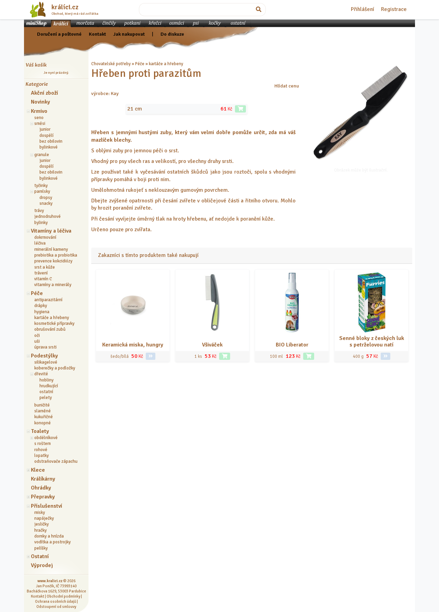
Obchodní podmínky (63, 596)
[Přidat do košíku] (240, 109)
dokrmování (45, 237)
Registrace (394, 9)
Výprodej (42, 565)
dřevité (41, 374)
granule (41, 154)
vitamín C (43, 279)
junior (44, 129)
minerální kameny (51, 249)
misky (39, 512)
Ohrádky (41, 487)
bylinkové (48, 147)
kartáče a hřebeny (51, 317)
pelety (45, 397)
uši (37, 341)
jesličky (41, 524)
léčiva (40, 243)
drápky (40, 305)
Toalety (40, 431)
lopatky (41, 455)
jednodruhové (47, 216)
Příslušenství (46, 506)
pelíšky (41, 548)
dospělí (46, 135)
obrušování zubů (50, 329)
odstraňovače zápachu (56, 461)
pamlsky (42, 191)
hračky (40, 530)
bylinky (41, 222)
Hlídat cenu (286, 86)
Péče (37, 293)
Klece (38, 470)
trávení (41, 273)
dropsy (45, 197)
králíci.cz (65, 7)
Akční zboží (44, 93)
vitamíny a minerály (52, 284)
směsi (39, 123)
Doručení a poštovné (59, 34)
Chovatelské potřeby (111, 64)
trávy (39, 210)
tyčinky (41, 185)
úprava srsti (45, 347)
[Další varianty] (150, 356)
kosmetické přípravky (54, 323)
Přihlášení (362, 9)
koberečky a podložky (54, 368)
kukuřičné (43, 417)
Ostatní (40, 556)
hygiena (41, 312)
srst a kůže (44, 267)
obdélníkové (46, 437)
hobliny (46, 380)
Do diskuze (172, 34)
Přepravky (43, 496)
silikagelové (45, 362)
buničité (42, 405)
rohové (40, 449)
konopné (42, 423)
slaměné (42, 411)
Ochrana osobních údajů (55, 601)
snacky (45, 203)
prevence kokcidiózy (53, 261)
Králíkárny (43, 478)
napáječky (44, 518)
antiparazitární (48, 300)
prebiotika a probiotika (55, 255)
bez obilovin (50, 141)
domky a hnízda (49, 536)
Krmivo (39, 111)
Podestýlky (44, 355)
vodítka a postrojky (52, 542)
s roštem (42, 443)
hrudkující (48, 386)
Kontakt (97, 34)
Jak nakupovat (129, 34)
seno (39, 117)
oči (37, 335)
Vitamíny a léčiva (51, 230)
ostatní (46, 392)
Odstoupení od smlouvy (56, 606)
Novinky (40, 101)
